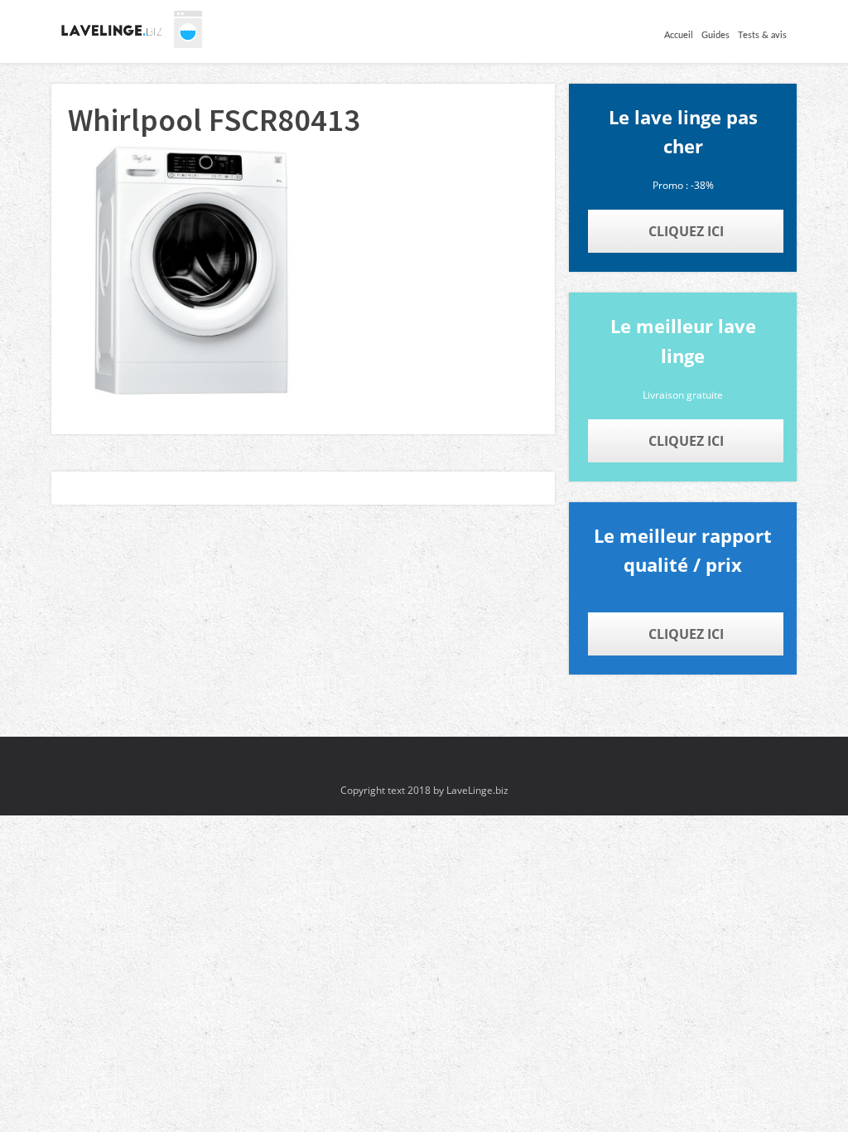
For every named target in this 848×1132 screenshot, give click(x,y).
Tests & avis (762, 35)
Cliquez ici (686, 231)
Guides (715, 35)
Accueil (678, 35)
